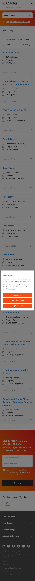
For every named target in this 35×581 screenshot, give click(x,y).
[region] (17, 290)
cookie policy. (12, 289)
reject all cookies (17, 300)
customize (17, 295)
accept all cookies (17, 306)
